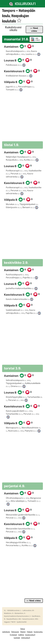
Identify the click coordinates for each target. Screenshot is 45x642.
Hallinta (21, 635)
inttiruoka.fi (25, 638)
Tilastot (23, 632)
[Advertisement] (22, 117)
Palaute (29, 632)
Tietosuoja (15, 632)
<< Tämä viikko (34, 29)
